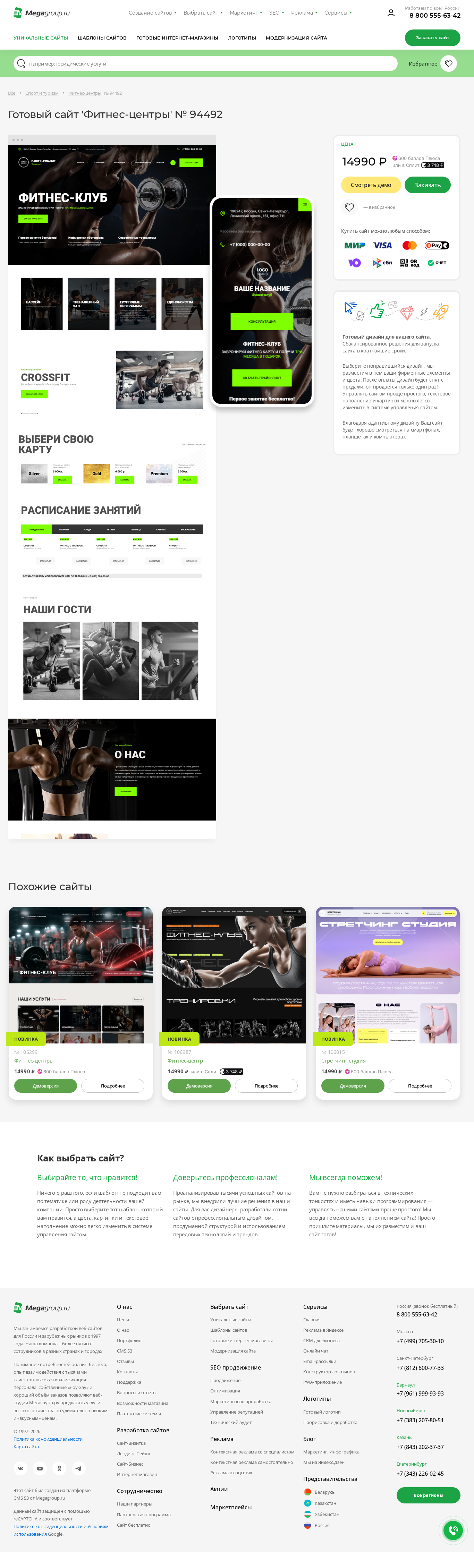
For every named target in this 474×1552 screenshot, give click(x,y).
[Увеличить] (139, 1014)
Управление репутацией (236, 1412)
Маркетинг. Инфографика (331, 1452)
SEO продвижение (235, 1367)
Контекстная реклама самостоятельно (251, 1462)
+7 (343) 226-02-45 (420, 1473)
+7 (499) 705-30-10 (420, 1341)
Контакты (127, 1371)
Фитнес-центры (34, 1060)
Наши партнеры (134, 1504)
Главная (312, 1319)
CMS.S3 (124, 1351)
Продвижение (225, 1380)
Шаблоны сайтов (102, 38)
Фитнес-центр (185, 1060)
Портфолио (129, 1340)
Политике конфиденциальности (48, 1526)
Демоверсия (46, 1086)
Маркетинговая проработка (240, 1401)
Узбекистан (327, 1514)
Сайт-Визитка (131, 1443)
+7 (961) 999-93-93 (420, 1393)
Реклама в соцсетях (231, 1472)
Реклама (302, 13)
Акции (219, 1489)
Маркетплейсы (231, 1507)
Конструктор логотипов (329, 1371)
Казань (404, 1437)
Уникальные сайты (41, 38)
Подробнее (113, 1086)
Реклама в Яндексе (323, 1330)
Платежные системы (139, 1413)
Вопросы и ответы (136, 1392)
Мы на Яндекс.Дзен (324, 1462)
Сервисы (336, 13)
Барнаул (406, 1385)
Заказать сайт (432, 37)
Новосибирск (411, 1410)
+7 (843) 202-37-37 (420, 1447)
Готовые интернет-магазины (177, 38)
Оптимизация (225, 1391)
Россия (322, 1525)
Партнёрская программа (144, 1514)
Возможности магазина (142, 1403)
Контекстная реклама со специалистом (252, 1452)
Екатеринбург (412, 1464)
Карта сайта (26, 1446)
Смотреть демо (371, 185)
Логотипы (242, 38)
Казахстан (325, 1503)
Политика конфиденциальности (48, 1439)
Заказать (427, 185)
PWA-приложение (322, 1382)
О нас (123, 1330)
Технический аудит (231, 1422)
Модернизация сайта (296, 38)
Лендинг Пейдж (134, 1453)
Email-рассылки (319, 1361)
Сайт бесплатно (134, 1525)
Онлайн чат (315, 1351)
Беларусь (325, 1492)
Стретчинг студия (343, 1060)
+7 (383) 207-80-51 (420, 1420)
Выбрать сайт (201, 13)
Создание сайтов (150, 13)
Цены (123, 1319)
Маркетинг (244, 13)
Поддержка (129, 1382)
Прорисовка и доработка (330, 1422)
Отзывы (125, 1361)
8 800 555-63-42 (434, 15)
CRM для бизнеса (321, 1340)
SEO (274, 13)
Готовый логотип (322, 1412)
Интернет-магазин (137, 1474)
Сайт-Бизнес (130, 1464)
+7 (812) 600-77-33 (420, 1368)
